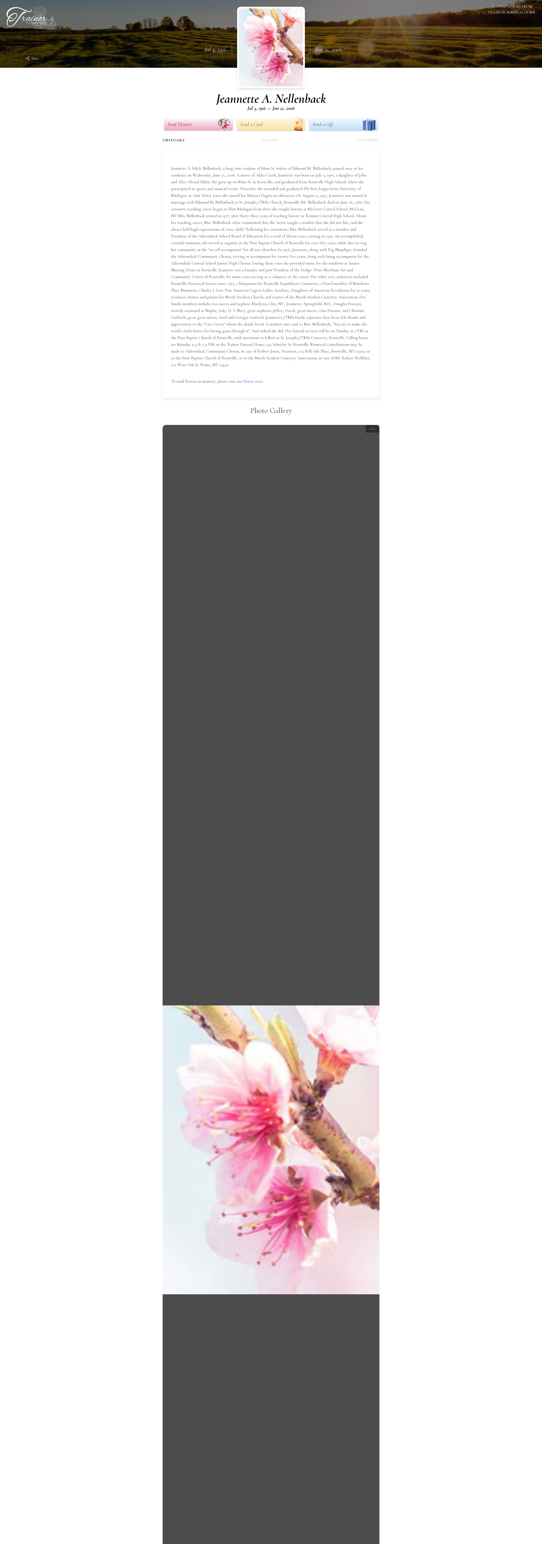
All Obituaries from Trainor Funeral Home (511, 9)
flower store (253, 381)
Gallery (270, 140)
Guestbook (367, 140)
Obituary (174, 140)
